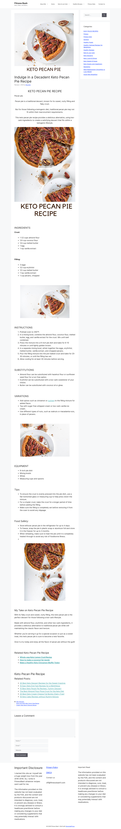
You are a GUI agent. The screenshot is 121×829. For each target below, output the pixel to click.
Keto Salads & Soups (90, 61)
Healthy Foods (88, 42)
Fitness (86, 34)
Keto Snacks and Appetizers (93, 64)
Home (53, 4)
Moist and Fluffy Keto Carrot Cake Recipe (27, 703)
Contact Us (102, 4)
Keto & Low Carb (63, 4)
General (86, 39)
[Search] (104, 15)
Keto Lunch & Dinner (90, 58)
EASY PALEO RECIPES (91, 31)
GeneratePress (70, 826)
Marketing (87, 67)
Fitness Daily (91, 4)
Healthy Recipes (77, 4)
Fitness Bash (20, 3)
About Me (43, 4)
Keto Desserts (20, 701)
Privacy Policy (52, 767)
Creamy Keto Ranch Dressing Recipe (26, 705)
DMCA (49, 772)
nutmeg (51, 401)
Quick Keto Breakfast (90, 74)
